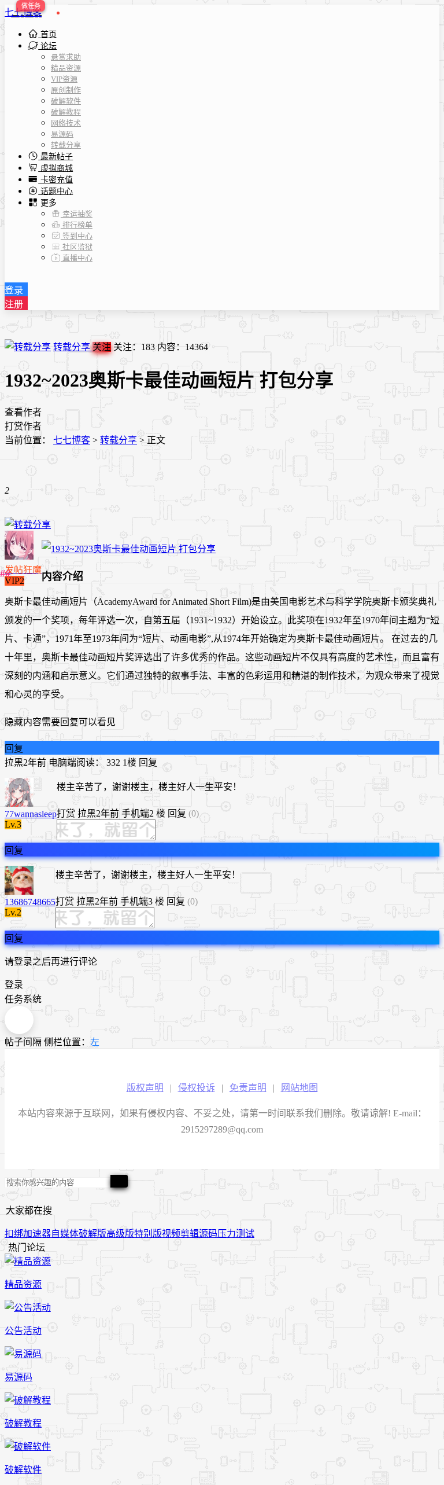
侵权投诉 (196, 1088)
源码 (208, 1233)
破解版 (92, 1233)
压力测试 (235, 1233)
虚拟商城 (55, 168)
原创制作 (66, 90)
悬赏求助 (66, 57)
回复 (14, 748)
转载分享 (66, 145)
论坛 (47, 46)
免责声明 (248, 1088)
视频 (171, 1233)
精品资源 (66, 68)
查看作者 (23, 412)
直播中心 (76, 257)
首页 (47, 34)
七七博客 (23, 12)
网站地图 (299, 1088)
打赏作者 (23, 426)
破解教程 (66, 112)
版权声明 (145, 1088)
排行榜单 (76, 224)
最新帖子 (55, 156)
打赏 (66, 813)
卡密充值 (55, 179)
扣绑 (14, 1233)
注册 (14, 304)
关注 (101, 347)
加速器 (37, 1233)
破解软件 (66, 101)
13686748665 (30, 902)
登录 (14, 290)
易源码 (62, 134)
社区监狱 (76, 246)
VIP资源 (64, 79)
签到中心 (76, 235)
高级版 (120, 1233)
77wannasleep (31, 814)
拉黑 (14, 762)
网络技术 (66, 123)
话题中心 (55, 191)
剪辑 (189, 1233)
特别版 (148, 1233)
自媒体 (65, 1233)
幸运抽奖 (76, 213)
